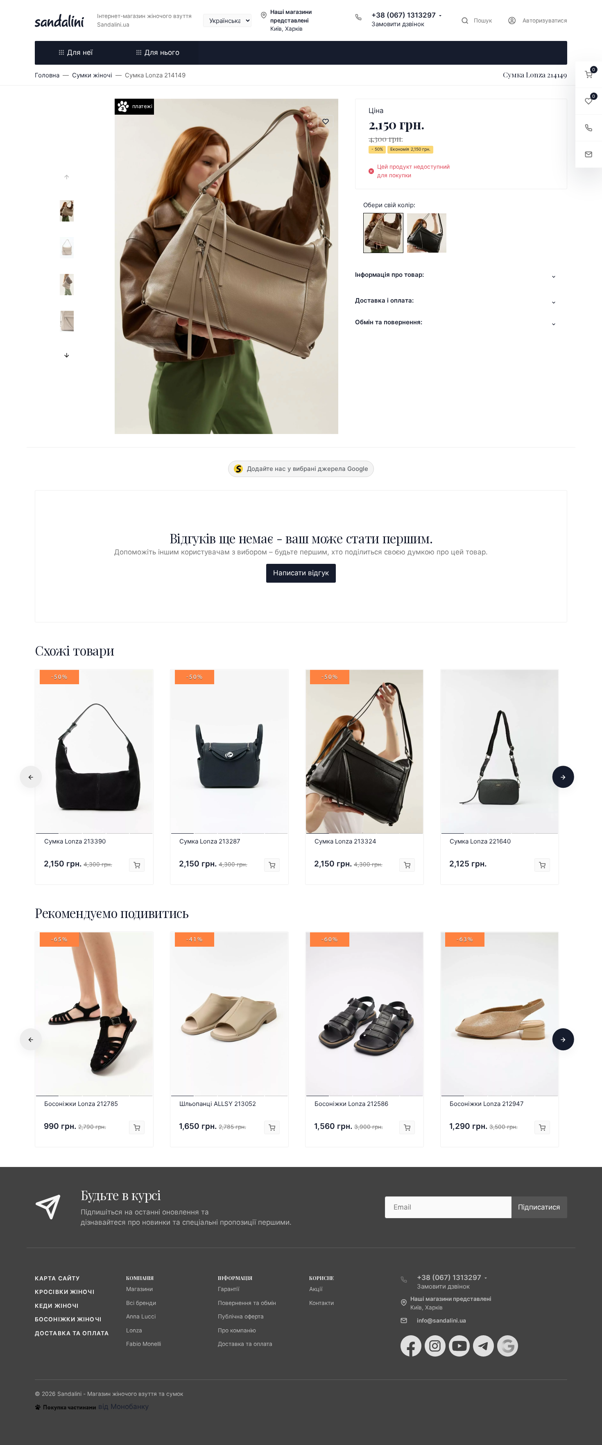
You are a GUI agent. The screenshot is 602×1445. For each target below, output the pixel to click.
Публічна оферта (241, 1316)
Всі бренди (141, 1303)
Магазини (139, 1289)
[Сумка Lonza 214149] (383, 232)
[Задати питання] (588, 154)
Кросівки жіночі (65, 1292)
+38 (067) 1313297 (403, 15)
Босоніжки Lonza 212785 (81, 1104)
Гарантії (228, 1289)
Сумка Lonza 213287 (209, 841)
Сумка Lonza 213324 (345, 841)
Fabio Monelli (143, 1344)
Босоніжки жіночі (68, 1319)
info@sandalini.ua (441, 1320)
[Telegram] (483, 1346)
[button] (588, 74)
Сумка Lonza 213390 (75, 841)
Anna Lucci (141, 1316)
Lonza (134, 1330)
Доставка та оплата (72, 1333)
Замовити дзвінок (397, 24)
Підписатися (539, 1207)
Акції (315, 1289)
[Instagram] (435, 1346)
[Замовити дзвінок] (588, 128)
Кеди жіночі (57, 1306)
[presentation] (67, 177)
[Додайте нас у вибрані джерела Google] (507, 1346)
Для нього (162, 52)
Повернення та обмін (247, 1303)
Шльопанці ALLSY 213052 (217, 1104)
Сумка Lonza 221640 (480, 841)
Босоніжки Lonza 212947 (487, 1104)
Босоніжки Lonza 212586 (351, 1104)
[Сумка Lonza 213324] (426, 232)
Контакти (321, 1303)
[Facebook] (411, 1346)
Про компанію (237, 1330)
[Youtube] (459, 1346)
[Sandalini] (59, 20)
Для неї (80, 52)
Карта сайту (57, 1278)
